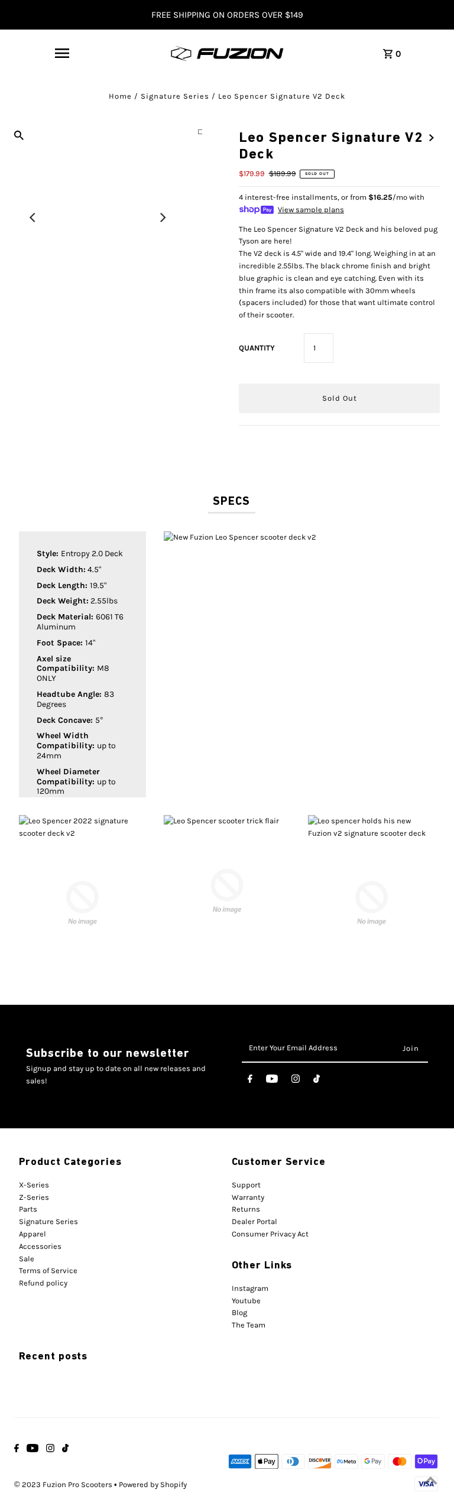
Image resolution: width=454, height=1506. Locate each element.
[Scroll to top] (430, 1482)
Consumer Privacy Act (270, 1233)
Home (120, 96)
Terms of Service (48, 1270)
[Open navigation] (62, 53)
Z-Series (34, 1197)
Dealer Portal (254, 1221)
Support (246, 1184)
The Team (248, 1324)
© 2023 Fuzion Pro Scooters (64, 1484)
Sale (26, 1258)
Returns (246, 1209)
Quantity (257, 347)
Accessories (40, 1246)
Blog (239, 1312)
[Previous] (33, 218)
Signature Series (175, 96)
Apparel (32, 1233)
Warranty (248, 1197)
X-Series (34, 1184)
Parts (28, 1209)
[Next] (163, 218)
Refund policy (43, 1282)
